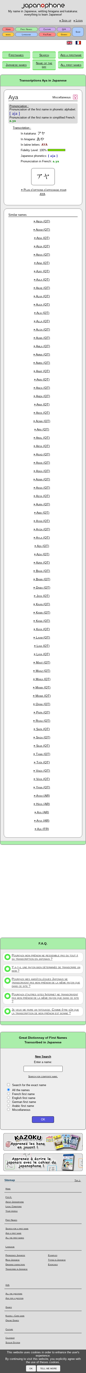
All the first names (15, 1238)
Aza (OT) (41, 546)
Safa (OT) (42, 729)
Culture (47, 29)
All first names (71, 65)
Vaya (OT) (42, 779)
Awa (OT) (41, 512)
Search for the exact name (29, 1085)
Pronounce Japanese (15, 1255)
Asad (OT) (42, 454)
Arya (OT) (42, 446)
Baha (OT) (41, 571)
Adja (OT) (42, 246)
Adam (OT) (41, 229)
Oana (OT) (41, 704)
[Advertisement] (43, 891)
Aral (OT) (42, 437)
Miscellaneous (21, 1109)
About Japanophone (15, 1202)
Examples (52, 1255)
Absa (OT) (42, 221)
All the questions (14, 1293)
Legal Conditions (14, 1206)
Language (26, 34)
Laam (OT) (41, 637)
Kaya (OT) (42, 629)
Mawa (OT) (42, 695)
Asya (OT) (42, 496)
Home (8, 29)
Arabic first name (23, 1106)
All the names (21, 1090)
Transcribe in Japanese (17, 1269)
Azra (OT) (42, 562)
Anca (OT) (42, 387)
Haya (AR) (42, 804)
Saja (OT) (42, 745)
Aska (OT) (42, 471)
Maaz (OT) (41, 670)
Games (64, 34)
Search (44, 55)
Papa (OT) (42, 712)
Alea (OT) (42, 304)
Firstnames (16, 55)
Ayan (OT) (42, 521)
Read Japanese (13, 1260)
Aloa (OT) (42, 329)
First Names (26, 29)
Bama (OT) (41, 579)
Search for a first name (17, 1228)
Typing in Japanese (57, 1260)
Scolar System (13, 1342)
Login (78, 20)
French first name (23, 1094)
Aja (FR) (42, 829)
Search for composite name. (43, 1076)
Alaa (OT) (42, 296)
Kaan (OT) (41, 604)
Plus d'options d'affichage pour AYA (43, 192)
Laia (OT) (42, 646)
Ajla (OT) (42, 279)
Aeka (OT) (42, 254)
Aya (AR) (41, 812)
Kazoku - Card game (15, 1316)
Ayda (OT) (42, 529)
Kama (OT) (41, 612)
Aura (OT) (42, 504)
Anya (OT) (42, 412)
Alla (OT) (42, 321)
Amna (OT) (41, 354)
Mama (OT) (41, 687)
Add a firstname (71, 55)
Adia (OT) (42, 238)
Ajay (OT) (42, 271)
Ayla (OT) (42, 537)
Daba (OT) (41, 587)
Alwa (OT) (42, 338)
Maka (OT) (41, 679)
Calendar (10, 1338)
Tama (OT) (41, 754)
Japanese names (16, 65)
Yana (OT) (41, 787)
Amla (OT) (42, 346)
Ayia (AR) (41, 820)
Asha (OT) (42, 462)
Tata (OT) (42, 762)
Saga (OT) (41, 737)
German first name (24, 1102)
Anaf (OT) (42, 371)
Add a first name (13, 1233)
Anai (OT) (42, 379)
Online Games (12, 1320)
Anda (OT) (42, 396)
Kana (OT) (41, 621)
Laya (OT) (42, 654)
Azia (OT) (41, 554)
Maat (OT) (41, 662)
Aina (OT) (42, 263)
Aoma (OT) (41, 421)
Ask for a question (14, 1298)
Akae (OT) (42, 288)
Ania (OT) (42, 404)
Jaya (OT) (42, 596)
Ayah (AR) (42, 795)
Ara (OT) (41, 429)
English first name (23, 1098)
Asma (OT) (41, 479)
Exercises (53, 1264)
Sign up (65, 20)
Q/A (64, 29)
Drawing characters (15, 1264)
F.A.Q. (9, 1197)
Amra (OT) (41, 362)
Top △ (77, 1180)
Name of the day (44, 64)
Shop (78, 32)
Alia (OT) (41, 313)
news (8, 34)
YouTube (47, 34)
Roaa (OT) (41, 720)
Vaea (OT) (41, 770)
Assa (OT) (42, 487)
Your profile (12, 1211)
